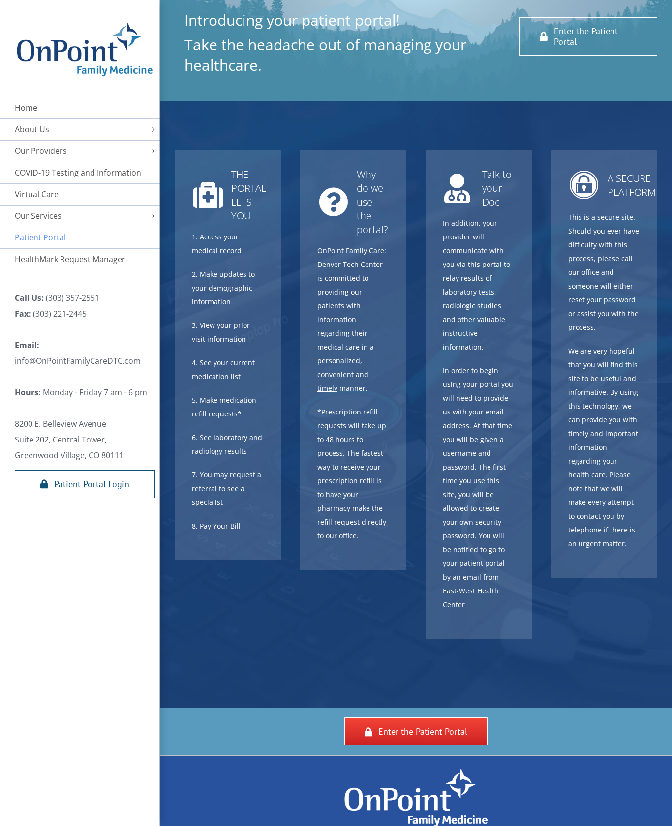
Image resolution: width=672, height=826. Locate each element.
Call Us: (29, 298)
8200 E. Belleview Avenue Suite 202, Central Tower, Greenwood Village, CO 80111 (69, 439)
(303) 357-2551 (71, 298)
